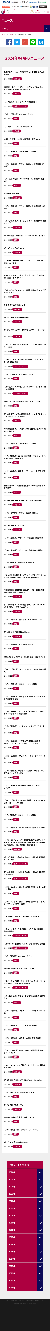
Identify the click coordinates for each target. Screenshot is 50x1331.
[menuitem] (31, 11)
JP (8, 10)
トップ (4, 34)
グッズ (16, 94)
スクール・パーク (20, 106)
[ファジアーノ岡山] (3, 11)
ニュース (11, 34)
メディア (17, 252)
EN (8, 13)
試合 (15, 118)
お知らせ (17, 79)
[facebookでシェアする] (9, 42)
